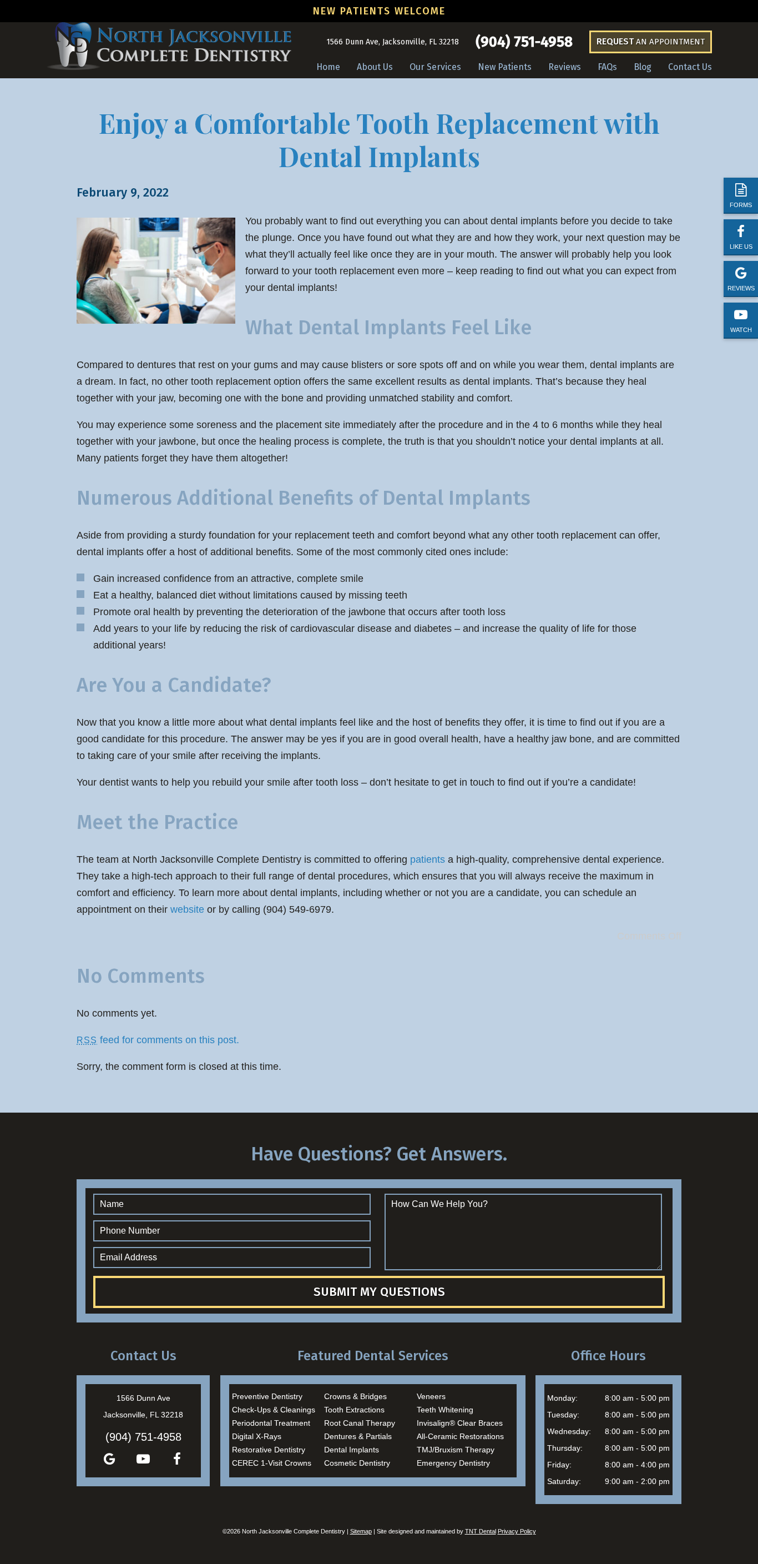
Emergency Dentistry (453, 1463)
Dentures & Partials (358, 1436)
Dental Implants (351, 1449)
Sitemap (361, 1531)
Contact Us (690, 67)
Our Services (435, 67)
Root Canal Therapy (359, 1423)
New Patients (505, 67)
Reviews (741, 288)
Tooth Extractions (354, 1409)
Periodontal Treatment (271, 1423)
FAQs (607, 67)
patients (427, 859)
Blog (642, 67)
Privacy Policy (517, 1531)
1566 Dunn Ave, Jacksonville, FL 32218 (392, 42)
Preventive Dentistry (267, 1396)
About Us (375, 67)
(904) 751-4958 (524, 42)
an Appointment (651, 41)
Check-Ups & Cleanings (273, 1409)
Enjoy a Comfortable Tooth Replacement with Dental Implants (379, 139)
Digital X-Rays (256, 1436)
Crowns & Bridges (355, 1396)
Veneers (431, 1396)
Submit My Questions (379, 1291)
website (187, 909)
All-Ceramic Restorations (460, 1436)
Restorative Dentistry (268, 1449)
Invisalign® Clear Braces (460, 1423)
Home (328, 67)
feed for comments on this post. (158, 1039)
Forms (741, 205)
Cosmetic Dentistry (357, 1463)
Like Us (741, 246)
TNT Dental (480, 1531)
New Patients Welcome (379, 11)
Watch (741, 329)
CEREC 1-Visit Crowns (271, 1463)
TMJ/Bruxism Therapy (455, 1449)
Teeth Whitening (445, 1409)
